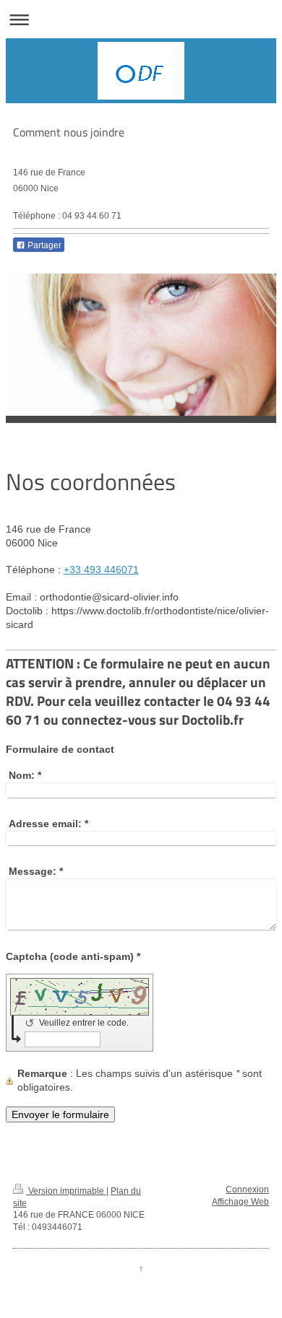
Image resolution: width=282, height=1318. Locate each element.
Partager (43, 245)
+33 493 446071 (101, 569)
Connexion (247, 1189)
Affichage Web (240, 1202)
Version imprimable (66, 1191)
